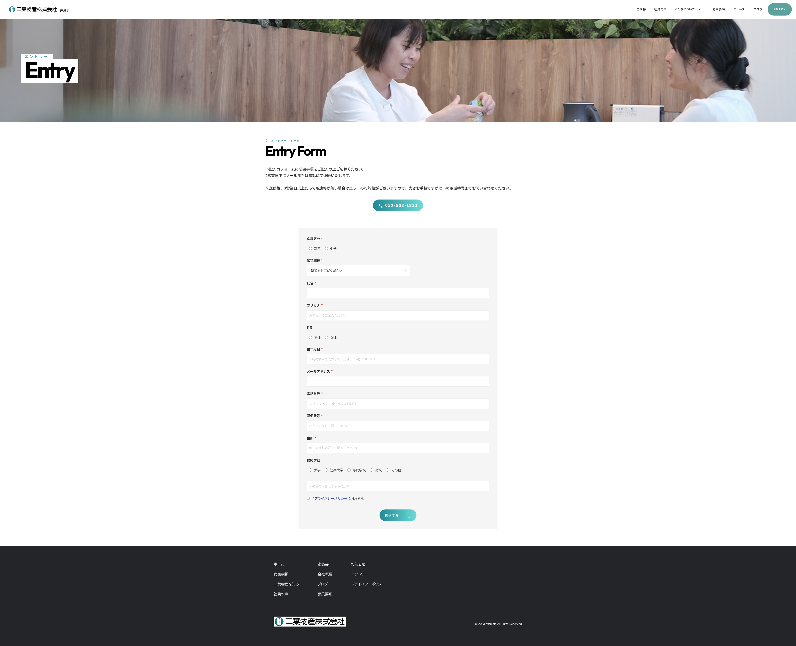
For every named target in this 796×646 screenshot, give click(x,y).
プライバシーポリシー (330, 498)
